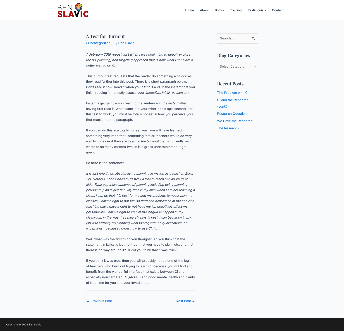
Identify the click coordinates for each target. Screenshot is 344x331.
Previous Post (99, 301)
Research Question (232, 113)
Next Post (185, 301)
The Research (228, 128)
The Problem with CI (233, 92)
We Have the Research (234, 121)
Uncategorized (99, 43)
